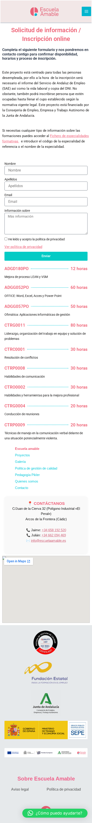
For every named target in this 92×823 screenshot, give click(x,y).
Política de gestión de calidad (36, 468)
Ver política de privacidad (23, 247)
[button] (55, 813)
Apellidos (10, 179)
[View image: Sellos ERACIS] (46, 752)
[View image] (46, 643)
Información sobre (17, 210)
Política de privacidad (64, 789)
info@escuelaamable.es (48, 540)
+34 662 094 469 (54, 535)
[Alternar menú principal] (86, 11)
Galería (20, 461)
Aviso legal (20, 789)
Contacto (21, 488)
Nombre (10, 163)
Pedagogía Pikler (27, 475)
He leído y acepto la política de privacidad (36, 239)
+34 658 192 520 (54, 530)
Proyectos (22, 455)
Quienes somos (26, 481)
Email (8, 195)
